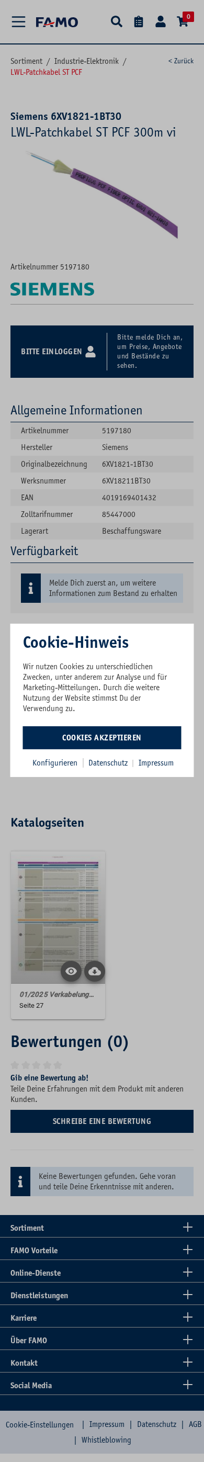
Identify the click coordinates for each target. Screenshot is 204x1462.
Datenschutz (109, 763)
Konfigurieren (54, 763)
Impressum (156, 763)
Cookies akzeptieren (102, 738)
